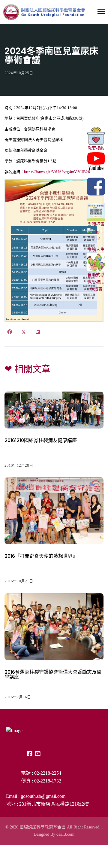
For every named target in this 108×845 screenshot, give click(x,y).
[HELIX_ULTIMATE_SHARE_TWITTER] (24, 332)
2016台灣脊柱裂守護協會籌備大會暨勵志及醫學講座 (52, 674)
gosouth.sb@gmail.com (43, 796)
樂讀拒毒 (96, 224)
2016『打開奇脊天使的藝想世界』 (40, 556)
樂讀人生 (96, 249)
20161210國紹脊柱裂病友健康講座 (40, 440)
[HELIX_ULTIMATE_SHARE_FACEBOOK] (9, 332)
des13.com (65, 834)
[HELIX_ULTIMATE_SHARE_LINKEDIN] (38, 332)
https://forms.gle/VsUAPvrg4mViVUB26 (57, 171)
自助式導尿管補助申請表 (96, 282)
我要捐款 (96, 148)
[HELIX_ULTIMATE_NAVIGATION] (101, 11)
